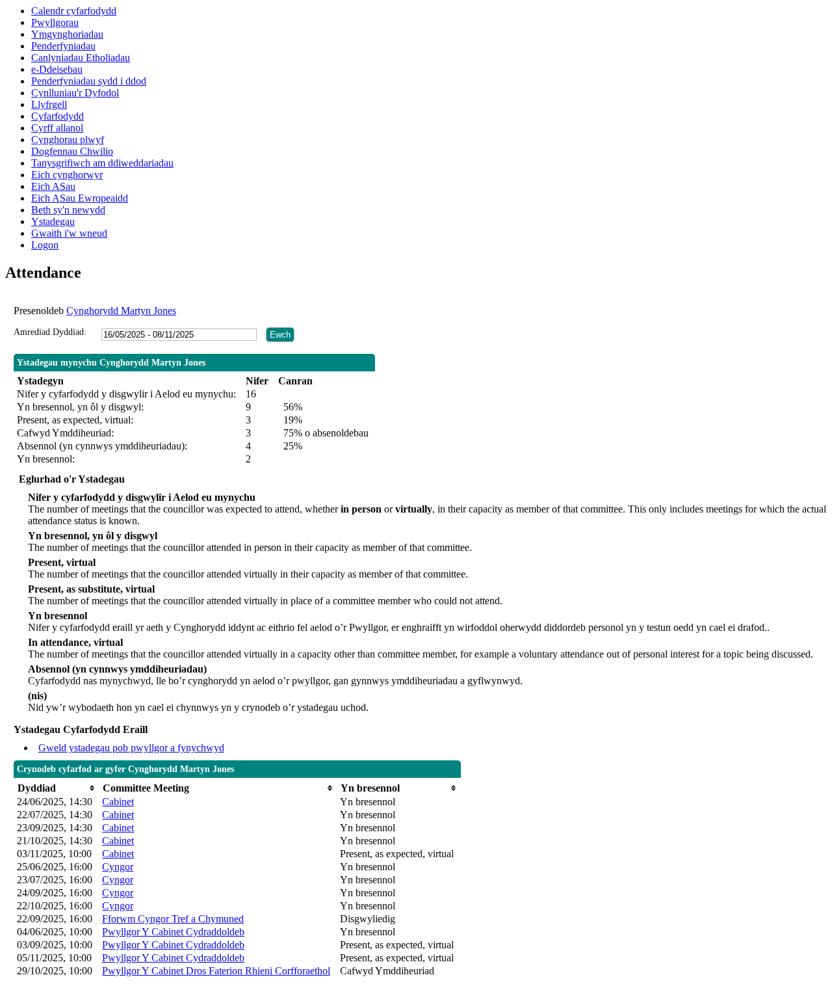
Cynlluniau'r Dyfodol (75, 92)
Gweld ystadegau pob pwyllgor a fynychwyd (131, 747)
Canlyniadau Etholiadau (80, 57)
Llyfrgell (49, 104)
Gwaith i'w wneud (69, 233)
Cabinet (118, 801)
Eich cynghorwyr (67, 174)
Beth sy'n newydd (68, 209)
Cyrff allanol (57, 127)
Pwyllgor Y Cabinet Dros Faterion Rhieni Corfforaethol (216, 970)
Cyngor (117, 866)
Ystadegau (53, 221)
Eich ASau (53, 186)
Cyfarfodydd (57, 116)
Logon (44, 244)
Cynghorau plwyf (67, 139)
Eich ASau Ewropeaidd (79, 198)
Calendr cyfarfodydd (73, 10)
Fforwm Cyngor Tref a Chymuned (173, 918)
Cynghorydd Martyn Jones (121, 310)
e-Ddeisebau (57, 69)
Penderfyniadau (63, 45)
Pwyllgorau (55, 22)
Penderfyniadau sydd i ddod (88, 81)
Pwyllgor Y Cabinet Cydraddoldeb (173, 931)
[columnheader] (56, 788)
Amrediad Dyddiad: (50, 332)
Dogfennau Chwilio (72, 151)
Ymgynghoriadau (67, 34)
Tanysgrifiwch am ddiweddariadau (102, 162)
